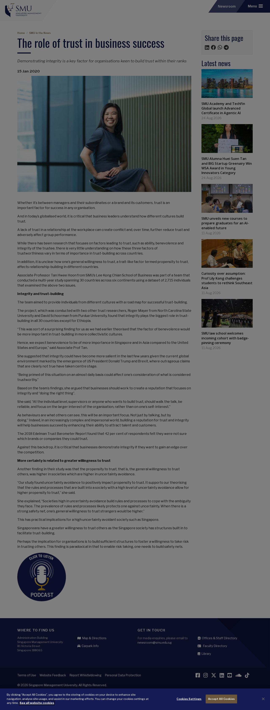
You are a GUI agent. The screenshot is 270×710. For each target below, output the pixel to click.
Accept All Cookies (221, 699)
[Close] (263, 698)
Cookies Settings (189, 699)
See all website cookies (37, 703)
